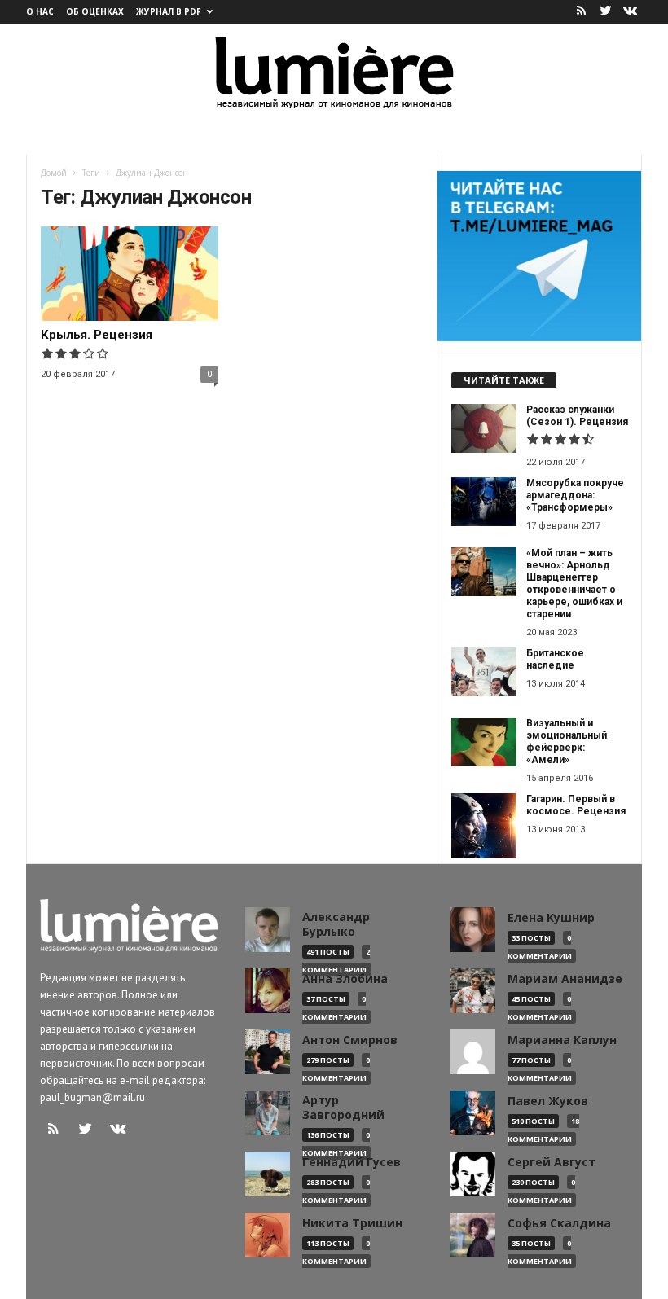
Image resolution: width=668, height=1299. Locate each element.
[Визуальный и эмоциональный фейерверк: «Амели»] (483, 742)
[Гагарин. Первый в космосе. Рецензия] (483, 825)
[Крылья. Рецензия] (129, 273)
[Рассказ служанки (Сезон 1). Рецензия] (483, 428)
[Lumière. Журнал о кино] (334, 71)
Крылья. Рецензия (96, 334)
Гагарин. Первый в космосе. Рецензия (576, 805)
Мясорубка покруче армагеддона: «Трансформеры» (575, 495)
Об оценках (95, 11)
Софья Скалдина (559, 1223)
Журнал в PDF (168, 11)
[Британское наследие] (483, 671)
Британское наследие (555, 659)
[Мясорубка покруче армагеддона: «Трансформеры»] (483, 501)
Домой (54, 172)
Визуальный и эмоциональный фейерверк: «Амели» (566, 742)
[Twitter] (605, 12)
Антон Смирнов (350, 1040)
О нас (40, 11)
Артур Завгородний (343, 1107)
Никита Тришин (352, 1223)
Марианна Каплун (562, 1040)
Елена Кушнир (551, 918)
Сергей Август (551, 1162)
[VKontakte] (629, 12)
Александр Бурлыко (336, 924)
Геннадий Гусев (351, 1162)
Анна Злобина (345, 979)
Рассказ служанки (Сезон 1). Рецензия (577, 416)
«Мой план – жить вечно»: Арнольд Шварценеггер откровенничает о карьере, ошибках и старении (574, 583)
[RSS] (581, 12)
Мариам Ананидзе (565, 979)
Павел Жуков (548, 1101)
